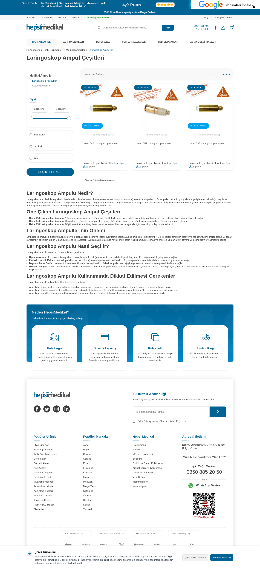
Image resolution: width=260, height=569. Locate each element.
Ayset (86, 444)
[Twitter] (46, 409)
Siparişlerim (47, 17)
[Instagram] (56, 409)
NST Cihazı (40, 467)
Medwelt (88, 481)
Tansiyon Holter (42, 500)
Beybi (86, 449)
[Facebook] (37, 409)
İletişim (75, 17)
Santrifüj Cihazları (43, 449)
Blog (206, 17)
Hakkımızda (139, 444)
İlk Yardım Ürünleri (44, 486)
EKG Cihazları (41, 444)
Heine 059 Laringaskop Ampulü (153, 143)
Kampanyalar (140, 486)
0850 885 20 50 (204, 472)
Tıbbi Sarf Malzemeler (46, 454)
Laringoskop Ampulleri (44, 81)
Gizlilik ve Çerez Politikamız (148, 463)
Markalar (62, 17)
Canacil (87, 454)
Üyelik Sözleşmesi (143, 472)
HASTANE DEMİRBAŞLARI (202, 42)
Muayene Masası (43, 481)
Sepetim (137, 458)
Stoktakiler (39, 134)
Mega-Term (89, 486)
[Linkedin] (66, 409)
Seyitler (87, 504)
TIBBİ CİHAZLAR (102, 42)
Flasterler (39, 509)
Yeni (35, 158)
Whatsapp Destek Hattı (98, 17)
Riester (87, 500)
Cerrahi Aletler (42, 463)
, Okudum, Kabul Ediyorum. (162, 421)
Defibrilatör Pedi (42, 477)
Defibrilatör (40, 458)
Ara (168, 28)
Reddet (104, 559)
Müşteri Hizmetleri (143, 454)
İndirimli (37, 146)
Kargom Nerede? (225, 17)
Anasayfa (31, 17)
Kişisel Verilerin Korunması (147, 467)
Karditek (87, 472)
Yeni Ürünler (139, 477)
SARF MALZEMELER (73, 42)
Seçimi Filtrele (50, 171)
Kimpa (86, 477)
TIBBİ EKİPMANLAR (168, 42)
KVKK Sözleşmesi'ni (147, 421)
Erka (85, 463)
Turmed (87, 509)
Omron (87, 495)
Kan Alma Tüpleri (43, 490)
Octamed (88, 490)
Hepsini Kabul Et (222, 557)
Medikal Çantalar (43, 495)
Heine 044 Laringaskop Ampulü (100, 143)
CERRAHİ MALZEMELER (134, 42)
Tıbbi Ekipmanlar (53, 49)
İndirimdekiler (140, 481)
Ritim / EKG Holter (44, 504)
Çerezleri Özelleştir (195, 557)
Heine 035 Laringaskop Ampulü (206, 143)
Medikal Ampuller (75, 49)
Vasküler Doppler (43, 472)
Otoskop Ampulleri (41, 85)
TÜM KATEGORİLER (42, 42)
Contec (87, 458)
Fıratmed (88, 467)
